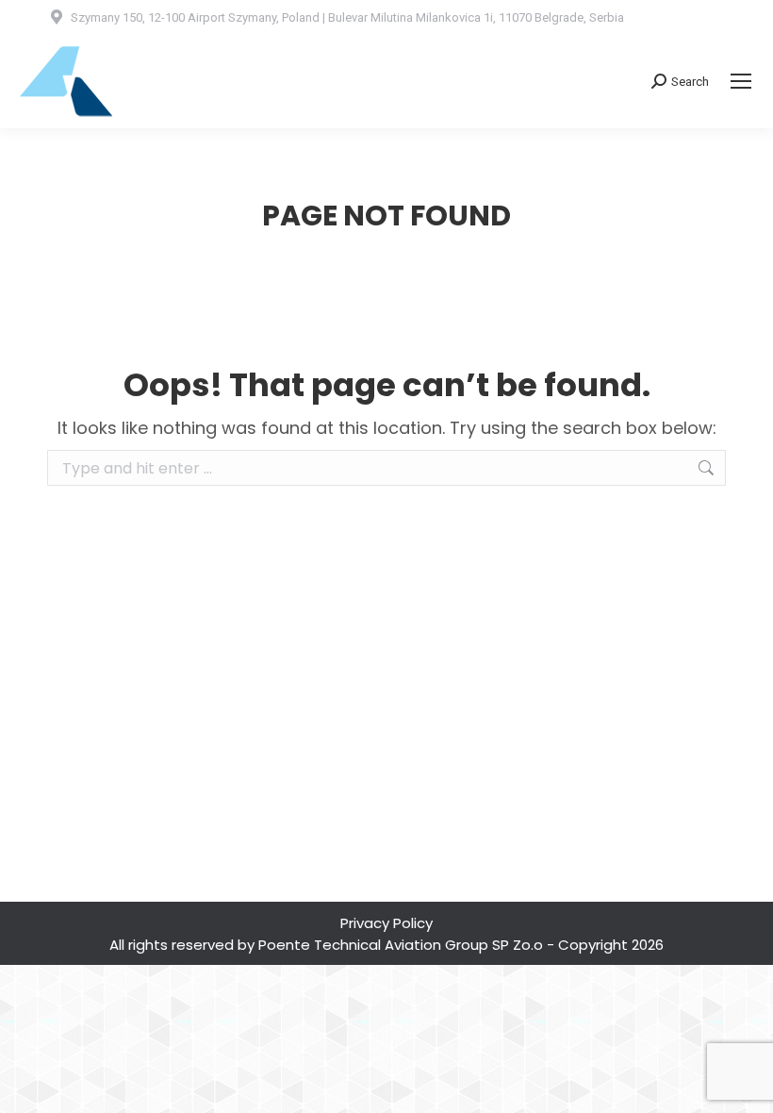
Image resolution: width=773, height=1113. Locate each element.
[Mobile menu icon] (741, 81)
